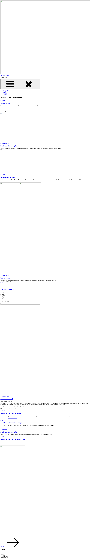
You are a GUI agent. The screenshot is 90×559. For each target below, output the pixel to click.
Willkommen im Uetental (5, 75)
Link (18, 443)
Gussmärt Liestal (5, 103)
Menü (39, 88)
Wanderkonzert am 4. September (10, 413)
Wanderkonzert (5, 278)
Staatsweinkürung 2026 (7, 177)
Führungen (5, 93)
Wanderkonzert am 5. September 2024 (12, 439)
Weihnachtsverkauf (6, 399)
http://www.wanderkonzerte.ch (6, 282)
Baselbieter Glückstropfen (8, 146)
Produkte (4, 91)
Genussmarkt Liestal (7, 289)
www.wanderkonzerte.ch (12, 418)
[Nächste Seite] (13, 546)
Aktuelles (5, 94)
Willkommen (5, 90)
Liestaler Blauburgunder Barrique (11, 423)
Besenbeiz (5, 92)
